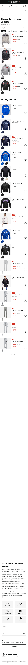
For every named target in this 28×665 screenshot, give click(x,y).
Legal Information (7, 633)
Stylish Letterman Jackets (9, 28)
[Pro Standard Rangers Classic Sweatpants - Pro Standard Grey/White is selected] (2, 319)
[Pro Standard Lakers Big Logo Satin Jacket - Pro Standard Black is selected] (2, 210)
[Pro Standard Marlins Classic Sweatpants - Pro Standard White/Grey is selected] (2, 335)
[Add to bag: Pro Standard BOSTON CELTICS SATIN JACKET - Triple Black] (25, 176)
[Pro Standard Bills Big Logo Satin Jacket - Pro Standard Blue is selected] (2, 116)
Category (15, 31)
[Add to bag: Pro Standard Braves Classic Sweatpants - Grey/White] (25, 347)
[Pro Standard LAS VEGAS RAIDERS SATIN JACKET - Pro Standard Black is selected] (2, 194)
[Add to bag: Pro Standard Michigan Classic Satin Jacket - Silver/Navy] (25, 42)
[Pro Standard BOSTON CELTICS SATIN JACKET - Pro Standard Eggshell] (6, 179)
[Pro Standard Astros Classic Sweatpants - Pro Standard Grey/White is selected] (2, 303)
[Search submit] (25, 10)
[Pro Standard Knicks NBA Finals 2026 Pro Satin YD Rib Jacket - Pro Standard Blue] (6, 288)
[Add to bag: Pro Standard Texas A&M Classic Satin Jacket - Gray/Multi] (25, 73)
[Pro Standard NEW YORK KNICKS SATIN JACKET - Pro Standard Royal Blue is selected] (2, 163)
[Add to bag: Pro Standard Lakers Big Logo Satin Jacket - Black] (25, 207)
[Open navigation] (5, 6)
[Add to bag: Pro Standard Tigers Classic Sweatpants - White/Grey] (25, 269)
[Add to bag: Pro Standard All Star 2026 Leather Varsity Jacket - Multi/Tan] (25, 222)
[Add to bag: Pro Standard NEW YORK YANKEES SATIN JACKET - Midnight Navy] (25, 129)
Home (2, 15)
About (4, 626)
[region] (14, 1)
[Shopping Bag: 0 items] (25, 6)
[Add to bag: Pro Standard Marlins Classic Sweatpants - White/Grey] (25, 332)
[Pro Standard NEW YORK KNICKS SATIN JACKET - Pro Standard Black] (6, 163)
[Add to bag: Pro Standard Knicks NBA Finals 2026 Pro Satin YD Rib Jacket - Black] (25, 285)
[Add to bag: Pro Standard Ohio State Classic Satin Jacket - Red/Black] (25, 58)
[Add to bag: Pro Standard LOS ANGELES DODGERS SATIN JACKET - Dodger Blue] (25, 238)
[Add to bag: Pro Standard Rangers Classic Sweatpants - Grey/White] (25, 316)
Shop (4, 630)
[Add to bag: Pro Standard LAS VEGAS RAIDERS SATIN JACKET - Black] (25, 191)
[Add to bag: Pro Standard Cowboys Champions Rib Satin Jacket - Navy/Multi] (25, 144)
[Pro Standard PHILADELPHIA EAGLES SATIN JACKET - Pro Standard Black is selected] (2, 257)
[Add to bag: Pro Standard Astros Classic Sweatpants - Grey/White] (25, 300)
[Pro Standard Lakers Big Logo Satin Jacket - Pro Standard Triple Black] (6, 210)
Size (9, 31)
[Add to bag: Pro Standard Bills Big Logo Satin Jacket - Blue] (25, 113)
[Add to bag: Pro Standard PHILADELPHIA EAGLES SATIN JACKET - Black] (25, 254)
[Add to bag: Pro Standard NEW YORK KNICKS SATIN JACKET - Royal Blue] (25, 160)
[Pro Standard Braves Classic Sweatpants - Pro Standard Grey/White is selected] (2, 350)
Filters (3, 31)
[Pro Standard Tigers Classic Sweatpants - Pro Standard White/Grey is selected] (2, 272)
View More (14, 354)
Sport (21, 31)
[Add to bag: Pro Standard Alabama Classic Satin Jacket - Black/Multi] (25, 89)
